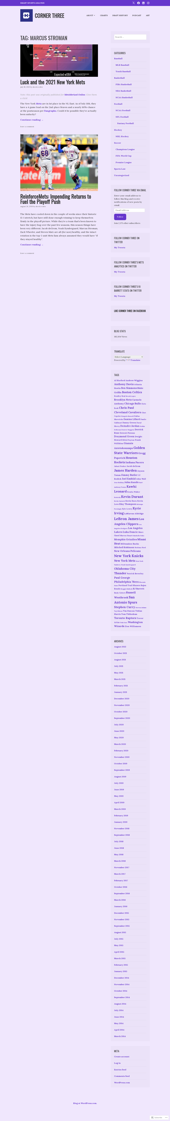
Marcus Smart (126, 535)
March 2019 (120, 809)
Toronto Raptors (125, 618)
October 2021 (120, 653)
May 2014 (118, 1023)
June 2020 (119, 731)
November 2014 (121, 984)
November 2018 (121, 828)
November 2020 (122, 705)
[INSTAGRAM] (148, 3)
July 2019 (118, 783)
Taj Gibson (118, 611)
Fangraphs (50, 110)
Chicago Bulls (132, 403)
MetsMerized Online (74, 94)
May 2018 (118, 854)
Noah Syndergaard (128, 565)
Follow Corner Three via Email (130, 190)
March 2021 (119, 679)
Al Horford (119, 380)
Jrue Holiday (119, 482)
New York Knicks (128, 555)
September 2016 (122, 893)
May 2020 (119, 737)
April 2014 (119, 1030)
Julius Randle (131, 482)
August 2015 (120, 932)
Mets (39, 103)
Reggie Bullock (126, 589)
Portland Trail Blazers (129, 585)
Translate (135, 360)
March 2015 (120, 958)
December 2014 (121, 978)
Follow (120, 217)
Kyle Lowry (127, 509)
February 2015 (121, 965)
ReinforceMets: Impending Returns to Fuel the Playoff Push (55, 198)
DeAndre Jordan (129, 426)
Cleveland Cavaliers (127, 412)
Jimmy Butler (129, 474)
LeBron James (126, 518)
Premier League (124, 162)
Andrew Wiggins (134, 380)
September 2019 (122, 770)
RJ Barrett (138, 588)
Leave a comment (27, 126)
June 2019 (119, 789)
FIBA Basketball (124, 84)
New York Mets (124, 560)
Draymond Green (124, 436)
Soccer (117, 143)
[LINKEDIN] (143, 3)
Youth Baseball (123, 71)
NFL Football (122, 117)
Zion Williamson (133, 626)
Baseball (118, 58)
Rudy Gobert (120, 593)
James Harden (125, 470)
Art (148, 15)
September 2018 (122, 835)
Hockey (118, 130)
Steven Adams (141, 607)
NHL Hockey (122, 136)
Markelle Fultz (138, 536)
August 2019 (120, 776)
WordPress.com (122, 1082)
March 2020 (120, 744)
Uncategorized (121, 175)
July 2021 (118, 666)
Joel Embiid (129, 478)
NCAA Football (123, 110)
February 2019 (121, 815)
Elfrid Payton (128, 440)
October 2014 (120, 991)
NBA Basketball (123, 91)
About (89, 15)
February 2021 (121, 685)
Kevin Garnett (119, 501)
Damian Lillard (132, 419)
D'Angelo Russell (127, 416)
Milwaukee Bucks (130, 544)
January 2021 (120, 692)
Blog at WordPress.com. (85, 1103)
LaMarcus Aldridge (134, 513)
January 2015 (120, 971)
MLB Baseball (122, 65)
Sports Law (120, 169)
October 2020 (120, 711)
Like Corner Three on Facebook (130, 311)
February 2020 (121, 750)
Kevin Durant (132, 496)
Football (118, 104)
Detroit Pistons (127, 433)
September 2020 (122, 718)
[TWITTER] (133, 3)
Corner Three (49, 15)
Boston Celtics (132, 392)
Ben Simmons (129, 388)
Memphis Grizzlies (125, 539)
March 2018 (120, 861)
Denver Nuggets (127, 430)
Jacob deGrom (133, 466)
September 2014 (122, 997)
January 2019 (120, 822)
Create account (121, 1056)
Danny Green (129, 422)
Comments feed (122, 1076)
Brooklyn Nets (123, 399)
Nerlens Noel (140, 547)
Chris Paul (126, 408)
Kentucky (117, 497)
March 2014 (120, 1036)
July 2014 (118, 1010)
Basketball (119, 78)
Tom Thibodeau (129, 614)
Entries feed (120, 1069)
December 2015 (121, 913)
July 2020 (119, 724)
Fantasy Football (125, 123)
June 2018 (119, 848)
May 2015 (118, 945)
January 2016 (120, 906)
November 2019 (121, 757)
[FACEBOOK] (138, 3)
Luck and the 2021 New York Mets (52, 82)
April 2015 (119, 952)
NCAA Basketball (124, 97)
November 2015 (121, 919)
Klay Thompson (127, 504)
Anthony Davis (124, 384)
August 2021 (120, 659)
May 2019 (118, 796)
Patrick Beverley (135, 573)
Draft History (120, 15)
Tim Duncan (129, 611)
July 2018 (118, 841)
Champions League (125, 149)
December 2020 (121, 698)
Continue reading (31, 119)
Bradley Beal (119, 396)
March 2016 (120, 900)
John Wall (141, 479)
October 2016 (120, 887)
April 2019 (119, 802)
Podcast (136, 15)
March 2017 (120, 874)
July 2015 (118, 939)
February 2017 (121, 880)
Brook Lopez (131, 396)
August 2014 (120, 1004)
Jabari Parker (120, 466)
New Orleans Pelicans (127, 550)
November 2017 (121, 867)
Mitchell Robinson (124, 547)
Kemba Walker (133, 492)
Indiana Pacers (135, 462)
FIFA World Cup (123, 156)
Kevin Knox (131, 501)
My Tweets (119, 247)
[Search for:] (130, 37)
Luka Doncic (130, 531)
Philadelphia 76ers (126, 581)
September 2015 (122, 926)
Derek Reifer (38, 87)
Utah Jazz (123, 622)
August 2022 (120, 646)
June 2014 (119, 1017)
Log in (117, 1063)
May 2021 (118, 672)
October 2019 (120, 763)
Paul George (122, 577)
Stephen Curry (124, 607)
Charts (104, 15)
